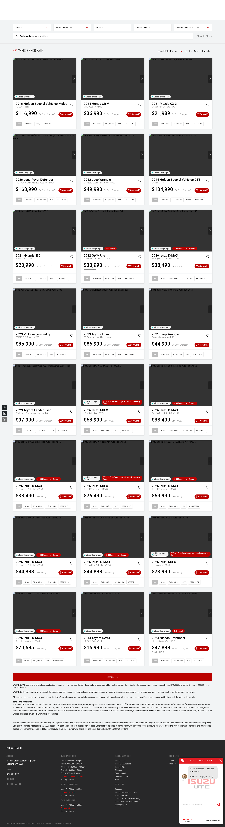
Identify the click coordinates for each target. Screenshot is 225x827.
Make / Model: (62, 27)
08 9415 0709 (13, 774)
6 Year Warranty (121, 795)
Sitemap (68, 823)
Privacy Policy (59, 823)
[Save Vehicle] (71, 105)
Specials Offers (121, 776)
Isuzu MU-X (119, 767)
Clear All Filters (204, 36)
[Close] (4, 419)
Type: (18, 27)
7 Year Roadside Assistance (126, 802)
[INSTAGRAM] (12, 784)
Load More (111, 677)
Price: (99, 27)
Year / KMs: (142, 27)
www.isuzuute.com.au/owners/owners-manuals (134, 710)
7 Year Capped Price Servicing (127, 799)
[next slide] (74, 79)
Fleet (117, 779)
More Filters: (183, 27)
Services (118, 789)
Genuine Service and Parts (126, 792)
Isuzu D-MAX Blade (123, 764)
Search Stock (120, 773)
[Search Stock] (4, 413)
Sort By (184, 51)
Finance (118, 770)
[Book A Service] (4, 407)
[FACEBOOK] (8, 784)
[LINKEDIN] (16, 784)
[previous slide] (15, 79)
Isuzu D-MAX (120, 761)
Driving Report (121, 805)
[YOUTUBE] (20, 784)
